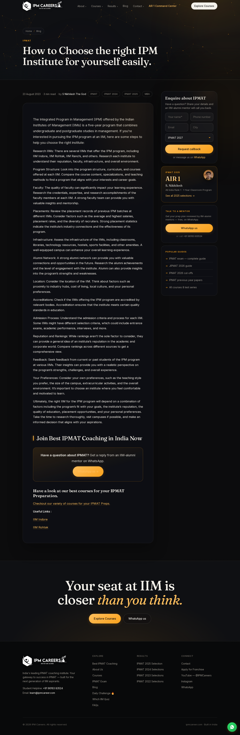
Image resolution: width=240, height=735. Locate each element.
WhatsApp (199, 157)
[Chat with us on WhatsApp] (232, 727)
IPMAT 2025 (131, 94)
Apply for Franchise (192, 669)
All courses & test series (183, 287)
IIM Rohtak (40, 527)
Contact (138, 6)
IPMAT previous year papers (185, 280)
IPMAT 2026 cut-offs (181, 272)
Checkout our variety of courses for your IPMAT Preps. (71, 503)
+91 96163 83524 (192, 236)
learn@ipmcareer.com (42, 692)
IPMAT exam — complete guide (187, 258)
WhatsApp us (189, 228)
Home (29, 31)
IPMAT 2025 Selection (149, 663)
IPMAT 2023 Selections (150, 675)
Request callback (189, 149)
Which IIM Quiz (100, 699)
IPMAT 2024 (111, 94)
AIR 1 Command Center (162, 5)
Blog (125, 5)
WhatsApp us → (88, 471)
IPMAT (93, 94)
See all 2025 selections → (180, 195)
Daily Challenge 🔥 (103, 693)
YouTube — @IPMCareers (196, 675)
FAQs (95, 705)
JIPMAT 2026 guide (180, 265)
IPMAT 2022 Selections (150, 681)
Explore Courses (204, 5)
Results (113, 6)
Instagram (186, 681)
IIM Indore (40, 519)
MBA (147, 94)
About (81, 6)
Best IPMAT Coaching (104, 663)
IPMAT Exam (99, 681)
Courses (97, 6)
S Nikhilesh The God (74, 93)
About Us (97, 669)
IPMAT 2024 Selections (150, 669)
